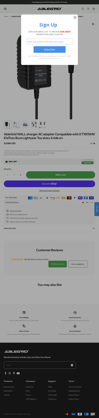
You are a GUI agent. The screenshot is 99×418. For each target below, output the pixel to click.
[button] (75, 17)
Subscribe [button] (49, 49)
